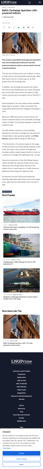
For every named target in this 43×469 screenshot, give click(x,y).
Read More (7, 448)
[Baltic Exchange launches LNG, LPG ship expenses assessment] (21, 327)
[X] (9, 27)
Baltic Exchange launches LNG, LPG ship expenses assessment (18, 344)
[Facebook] (4, 27)
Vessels (5, 224)
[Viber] (33, 27)
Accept (21, 453)
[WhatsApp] (14, 27)
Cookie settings (21, 459)
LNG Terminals (7, 294)
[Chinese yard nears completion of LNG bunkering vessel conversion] (21, 211)
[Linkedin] (18, 27)
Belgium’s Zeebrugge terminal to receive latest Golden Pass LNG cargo (20, 298)
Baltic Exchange (7, 191)
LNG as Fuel (11, 7)
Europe (4, 7)
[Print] (28, 27)
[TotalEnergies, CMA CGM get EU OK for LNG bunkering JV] (21, 246)
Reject (21, 464)
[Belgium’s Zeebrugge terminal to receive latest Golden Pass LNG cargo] (21, 280)
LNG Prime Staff (8, 17)
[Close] (41, 430)
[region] (21, 448)
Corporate (6, 340)
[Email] (23, 27)
